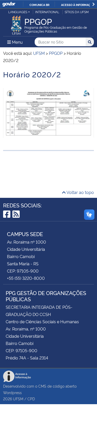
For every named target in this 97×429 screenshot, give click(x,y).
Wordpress (12, 392)
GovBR (8, 4)
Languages (17, 12)
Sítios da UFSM (77, 12)
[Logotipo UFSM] (16, 24)
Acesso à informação (77, 5)
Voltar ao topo (80, 192)
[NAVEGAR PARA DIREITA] (93, 4)
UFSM (18, 398)
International (47, 12)
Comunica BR (39, 5)
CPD (31, 398)
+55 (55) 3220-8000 (26, 278)
